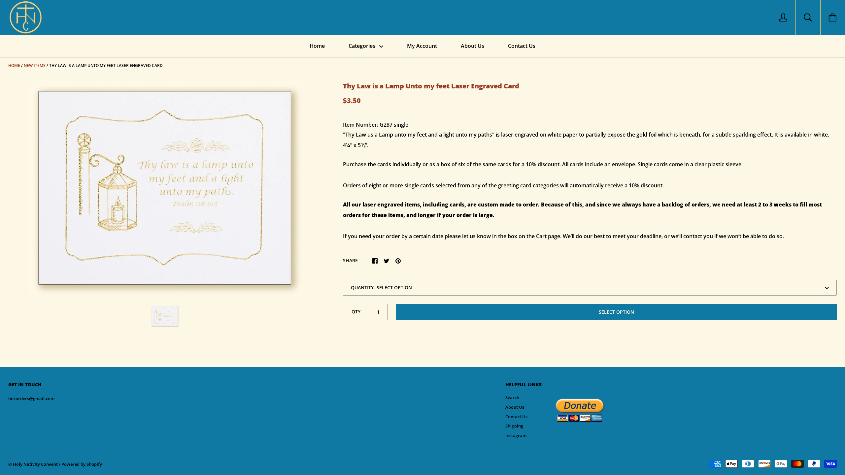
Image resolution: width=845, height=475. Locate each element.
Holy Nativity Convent (35, 464)
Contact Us (521, 45)
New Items (35, 65)
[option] (165, 188)
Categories (363, 45)
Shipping (514, 426)
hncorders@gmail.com (31, 398)
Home (317, 45)
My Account (422, 45)
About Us (472, 45)
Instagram (515, 435)
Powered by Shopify (81, 464)
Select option (616, 312)
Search (512, 397)
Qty (356, 311)
